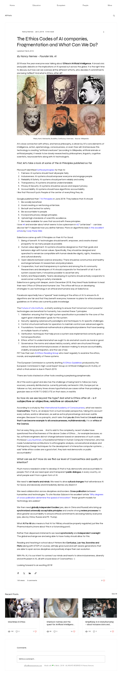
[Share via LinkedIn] (30, 573)
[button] (114, 15)
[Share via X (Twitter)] (24, 573)
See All (114, 594)
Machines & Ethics (16, 622)
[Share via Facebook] (18, 573)
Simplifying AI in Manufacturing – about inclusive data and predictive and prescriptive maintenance (99, 623)
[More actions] (103, 31)
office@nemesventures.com (33, 665)
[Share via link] (35, 573)
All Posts (8, 15)
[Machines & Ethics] (22, 608)
